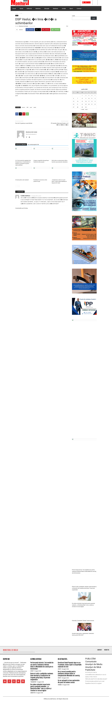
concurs (23, 107)
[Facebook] (16, 113)
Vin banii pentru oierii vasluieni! (22, 179)
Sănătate (33, 692)
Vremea (60, 684)
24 (88, 104)
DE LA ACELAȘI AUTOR (33, 144)
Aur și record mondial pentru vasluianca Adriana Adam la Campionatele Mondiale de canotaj (69, 674)
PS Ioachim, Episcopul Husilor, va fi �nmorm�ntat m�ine (59, 124)
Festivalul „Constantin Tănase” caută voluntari (83, 620)
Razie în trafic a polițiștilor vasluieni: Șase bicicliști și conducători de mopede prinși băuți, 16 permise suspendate (84, 588)
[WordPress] (23, 681)
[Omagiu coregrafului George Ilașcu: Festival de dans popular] (42, 153)
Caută (73, 15)
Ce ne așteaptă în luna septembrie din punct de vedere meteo (68, 681)
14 (77, 101)
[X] (20, 113)
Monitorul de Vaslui (23, 26)
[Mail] (30, 137)
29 (82, 107)
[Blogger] (5, 681)
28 (77, 107)
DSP (27, 107)
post (31, 107)
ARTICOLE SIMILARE (21, 144)
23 (85, 104)
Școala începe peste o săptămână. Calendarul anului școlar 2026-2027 (83, 634)
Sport (32, 671)
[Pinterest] (23, 113)
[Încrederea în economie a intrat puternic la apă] (42, 173)
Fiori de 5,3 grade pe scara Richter (23, 123)
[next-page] (19, 186)
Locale (20, 13)
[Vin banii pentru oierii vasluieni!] (23, 173)
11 (91, 98)
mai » (86, 109)
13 (73, 101)
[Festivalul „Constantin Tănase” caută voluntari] (84, 613)
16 (85, 101)
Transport (33, 682)
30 (85, 107)
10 (88, 98)
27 (73, 107)
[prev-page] (16, 186)
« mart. (82, 109)
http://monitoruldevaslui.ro (31, 134)
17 (88, 101)
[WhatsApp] (27, 113)
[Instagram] (14, 681)
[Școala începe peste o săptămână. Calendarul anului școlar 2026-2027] (84, 627)
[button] (95, 2)
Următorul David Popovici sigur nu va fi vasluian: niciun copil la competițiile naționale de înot (69, 665)
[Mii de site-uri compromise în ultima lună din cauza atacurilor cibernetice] (60, 153)
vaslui (35, 107)
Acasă (16, 13)
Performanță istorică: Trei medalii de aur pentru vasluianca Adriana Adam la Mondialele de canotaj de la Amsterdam (84, 571)
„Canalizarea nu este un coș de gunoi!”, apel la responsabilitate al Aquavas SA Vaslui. (59, 181)
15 (82, 101)
